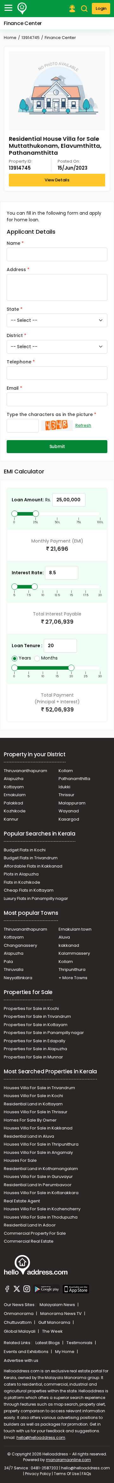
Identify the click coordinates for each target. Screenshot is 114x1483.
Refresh (83, 425)
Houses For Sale (20, 1160)
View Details (57, 180)
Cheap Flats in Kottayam (29, 890)
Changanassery (20, 945)
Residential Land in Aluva (29, 1136)
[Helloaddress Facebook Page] (7, 1289)
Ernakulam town (75, 929)
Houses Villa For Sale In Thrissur (35, 1112)
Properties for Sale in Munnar (33, 1057)
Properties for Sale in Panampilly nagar (44, 1033)
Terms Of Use (66, 1473)
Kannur (11, 819)
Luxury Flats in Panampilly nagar (36, 898)
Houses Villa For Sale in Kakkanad (38, 1128)
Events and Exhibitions (26, 1352)
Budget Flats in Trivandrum (31, 858)
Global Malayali (20, 1331)
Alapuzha (13, 779)
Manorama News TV (61, 1314)
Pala (8, 962)
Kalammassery (74, 953)
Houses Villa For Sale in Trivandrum (39, 1088)
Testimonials (79, 1343)
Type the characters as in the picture (50, 414)
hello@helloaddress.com (40, 1437)
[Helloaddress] (22, 9)
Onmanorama (19, 1314)
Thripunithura (72, 969)
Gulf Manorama (54, 1322)
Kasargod (69, 819)
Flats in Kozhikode (22, 882)
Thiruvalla (13, 969)
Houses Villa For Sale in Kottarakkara (41, 1193)
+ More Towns (73, 978)
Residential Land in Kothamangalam (41, 1169)
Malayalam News (58, 1305)
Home (10, 38)
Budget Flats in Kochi (25, 850)
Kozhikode (15, 811)
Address (16, 269)
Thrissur (66, 795)
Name (13, 243)
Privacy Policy (38, 1473)
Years (25, 658)
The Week (52, 1331)
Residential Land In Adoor (30, 1225)
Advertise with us (21, 1360)
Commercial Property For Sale (35, 1233)
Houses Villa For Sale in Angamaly (38, 1152)
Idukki (64, 787)
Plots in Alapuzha (21, 874)
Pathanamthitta (74, 779)
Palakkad (13, 803)
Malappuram (72, 803)
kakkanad (69, 945)
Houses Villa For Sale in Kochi (33, 1096)
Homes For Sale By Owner (30, 1120)
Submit (57, 446)
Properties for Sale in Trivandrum (37, 1016)
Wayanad (69, 811)
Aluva (64, 937)
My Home (65, 1352)
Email (13, 388)
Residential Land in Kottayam (33, 1104)
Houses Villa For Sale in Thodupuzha (41, 1217)
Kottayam (14, 787)
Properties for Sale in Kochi (31, 1008)
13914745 (31, 38)
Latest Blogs (48, 1343)
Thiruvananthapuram (25, 771)
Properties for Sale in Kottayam (35, 1025)
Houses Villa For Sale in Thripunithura (41, 1144)
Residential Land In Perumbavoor (38, 1185)
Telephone (19, 362)
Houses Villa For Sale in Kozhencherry (42, 1209)
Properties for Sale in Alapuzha (35, 1049)
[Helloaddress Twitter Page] (16, 1289)
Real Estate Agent (22, 1201)
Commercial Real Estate (29, 1241)
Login (101, 8)
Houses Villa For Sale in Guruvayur (38, 1177)
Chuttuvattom (18, 1322)
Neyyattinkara (18, 978)
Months (49, 658)
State (13, 309)
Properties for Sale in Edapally (34, 1041)
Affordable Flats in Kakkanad (33, 866)
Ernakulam (15, 795)
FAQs (86, 1473)
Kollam (66, 771)
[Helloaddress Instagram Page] (26, 1290)
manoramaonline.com (68, 1459)
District (15, 335)
